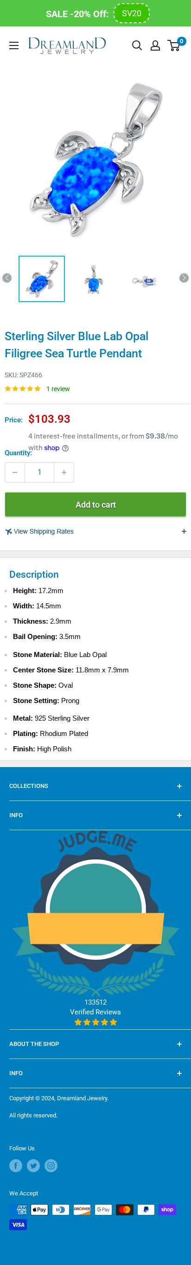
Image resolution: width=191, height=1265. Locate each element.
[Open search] (137, 45)
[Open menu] (14, 45)
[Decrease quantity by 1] (15, 472)
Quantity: (18, 453)
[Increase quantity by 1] (64, 472)
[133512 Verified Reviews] (95, 1022)
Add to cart (96, 505)
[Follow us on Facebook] (15, 1165)
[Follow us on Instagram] (51, 1165)
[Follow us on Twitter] (33, 1165)
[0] (174, 45)
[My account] (155, 45)
